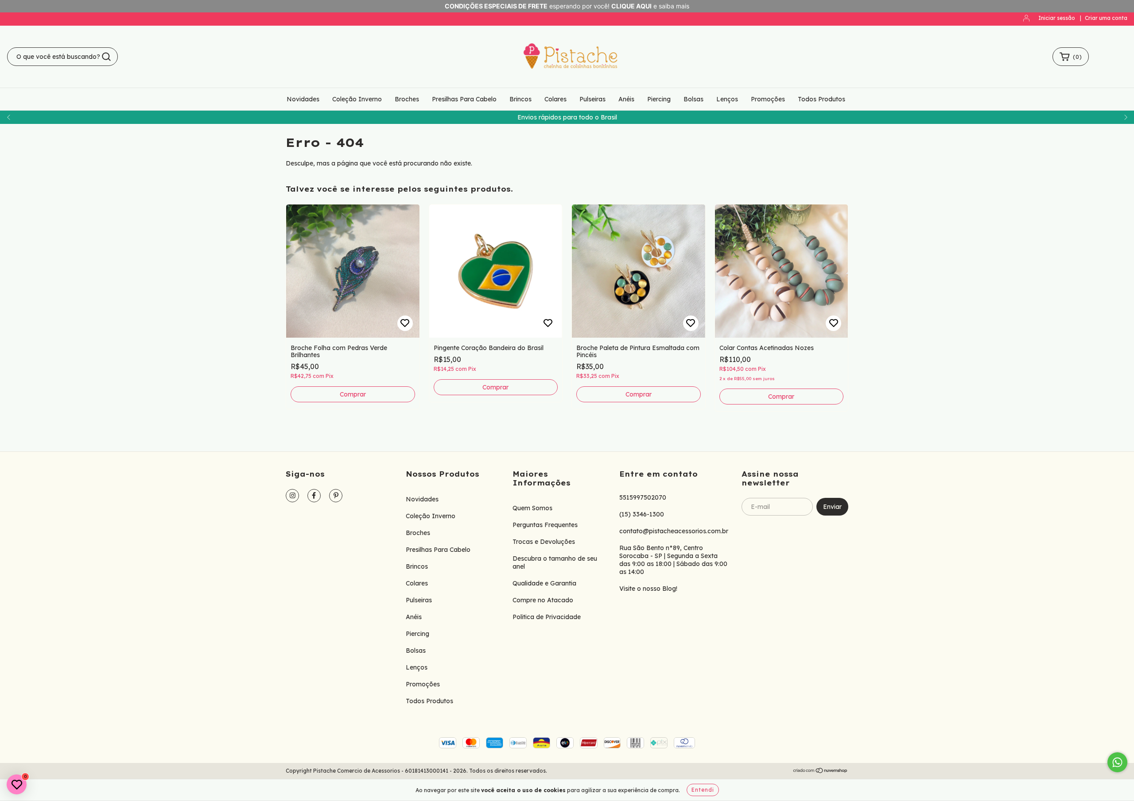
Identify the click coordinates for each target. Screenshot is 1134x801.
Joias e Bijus (496, 161)
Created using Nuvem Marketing (567, 222)
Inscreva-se (567, 194)
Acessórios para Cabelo (512, 150)
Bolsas (489, 172)
